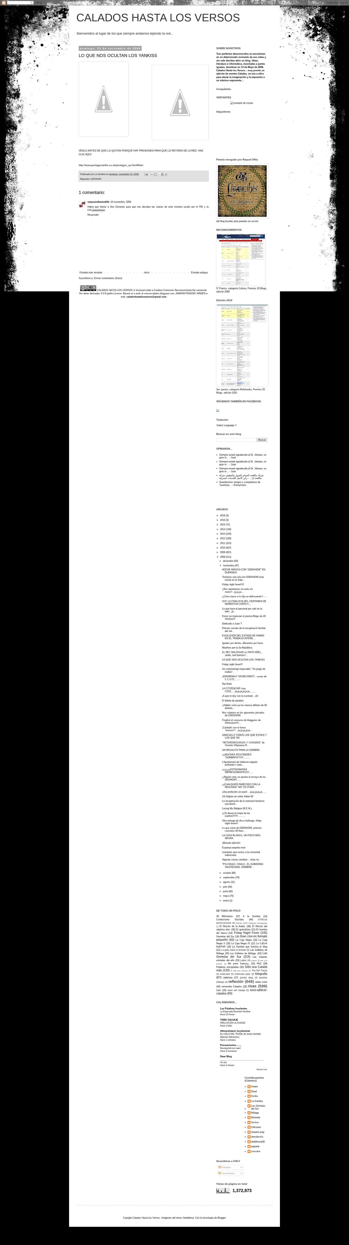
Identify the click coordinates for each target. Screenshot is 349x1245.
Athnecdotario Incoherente (235, 1031)
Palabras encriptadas (227, 967)
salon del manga (236, 990)
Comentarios (228, 1173)
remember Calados (232, 986)
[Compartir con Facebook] (162, 174)
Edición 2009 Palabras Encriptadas (251, 923)
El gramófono (243, 929)
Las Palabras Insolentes (233, 1008)
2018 (223, 515)
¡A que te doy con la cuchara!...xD (240, 696)
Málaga (255, 1112)
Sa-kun (255, 1122)
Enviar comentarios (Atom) (108, 278)
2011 (223, 543)
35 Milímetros (224, 916)
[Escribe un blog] (155, 174)
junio (226, 891)
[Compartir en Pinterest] (166, 174)
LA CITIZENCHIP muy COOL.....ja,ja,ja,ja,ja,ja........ (238, 690)
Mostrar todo (262, 1069)
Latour (243, 960)
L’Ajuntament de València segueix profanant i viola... (240, 763)
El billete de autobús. (233, 700)
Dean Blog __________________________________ (241, 1058)
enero (226, 900)
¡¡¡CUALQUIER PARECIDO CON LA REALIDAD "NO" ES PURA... (241, 786)
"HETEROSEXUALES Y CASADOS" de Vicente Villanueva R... (243, 744)
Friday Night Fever (246, 932)
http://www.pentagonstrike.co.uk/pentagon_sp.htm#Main (111, 165)
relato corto (261, 982)
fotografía (261, 973)
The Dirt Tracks (259, 970)
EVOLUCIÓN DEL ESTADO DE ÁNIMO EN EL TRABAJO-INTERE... (243, 637)
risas (252, 986)
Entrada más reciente (91, 272)
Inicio (146, 272)
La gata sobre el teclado (233, 950)
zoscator (255, 1151)
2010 (223, 547)
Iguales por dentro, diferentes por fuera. (243, 643)
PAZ (259, 963)
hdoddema (188, 1217)
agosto (227, 882)
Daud (254, 1091)
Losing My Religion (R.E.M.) (237, 808)
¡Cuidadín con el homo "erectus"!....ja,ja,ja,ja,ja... (237, 729)
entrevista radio (242, 974)
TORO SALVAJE (229, 1019)
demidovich (257, 1136)
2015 (223, 524)
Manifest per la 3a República (237, 647)
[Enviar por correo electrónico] (152, 174)
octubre (227, 873)
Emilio (254, 1096)
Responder (93, 214)
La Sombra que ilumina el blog (249, 946)
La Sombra (257, 1101)
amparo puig (257, 1132)
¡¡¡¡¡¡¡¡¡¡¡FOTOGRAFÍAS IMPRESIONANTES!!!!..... (237, 771)
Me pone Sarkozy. (238, 963)
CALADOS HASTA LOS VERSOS (158, 17)
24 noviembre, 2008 (120, 201)
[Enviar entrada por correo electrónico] (145, 174)
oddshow (227, 977)
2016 (223, 520)
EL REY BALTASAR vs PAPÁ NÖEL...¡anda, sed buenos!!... (242, 653)
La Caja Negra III (240, 943)
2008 (223, 557)
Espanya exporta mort (233, 847)
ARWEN (201, 293)
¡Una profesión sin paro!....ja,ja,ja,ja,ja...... (244, 791)
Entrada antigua (199, 272)
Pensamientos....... (230, 1045)
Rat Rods (227, 684)
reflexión (235, 981)
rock (218, 990)
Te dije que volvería (239, 971)
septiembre (229, 877)
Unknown (256, 1127)
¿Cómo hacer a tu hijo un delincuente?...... (244, 596)
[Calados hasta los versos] (217, 411)
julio (225, 886)
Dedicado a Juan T (232, 623)
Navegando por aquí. (230, 1048)
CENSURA (96, 179)
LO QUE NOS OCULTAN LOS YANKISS (243, 659)
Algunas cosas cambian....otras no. (241, 859)
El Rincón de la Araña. (232, 926)
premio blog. (246, 977)
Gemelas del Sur (225, 936)
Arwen (254, 1086)
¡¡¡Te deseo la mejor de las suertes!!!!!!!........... (236, 814)
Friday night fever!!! (232, 664)
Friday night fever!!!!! (233, 584)
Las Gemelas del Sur (258, 1107)
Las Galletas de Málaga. (243, 953)
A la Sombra (251, 916)
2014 (223, 529)
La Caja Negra (244, 940)
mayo (226, 895)
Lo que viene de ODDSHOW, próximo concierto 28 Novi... (242, 829)
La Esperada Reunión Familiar (235, 1011)
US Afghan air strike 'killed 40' (237, 796)
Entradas (226, 1167)
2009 (223, 552)
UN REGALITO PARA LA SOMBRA (241, 750)
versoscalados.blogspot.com (159, 293)
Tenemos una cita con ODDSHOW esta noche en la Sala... (243, 578)
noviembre (229, 565)
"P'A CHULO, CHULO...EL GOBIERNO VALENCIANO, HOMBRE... (242, 865)
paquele (255, 1146)
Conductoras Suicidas (230, 919)
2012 (223, 538)
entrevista (225, 974)
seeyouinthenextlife (98, 201)
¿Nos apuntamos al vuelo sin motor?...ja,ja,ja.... (237, 590)
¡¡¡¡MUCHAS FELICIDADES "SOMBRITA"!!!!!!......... (237, 756)
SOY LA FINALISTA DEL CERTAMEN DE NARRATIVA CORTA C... (244, 602)
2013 (223, 533)
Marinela (255, 1117)
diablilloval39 (258, 1141)
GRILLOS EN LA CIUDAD (232, 1023)
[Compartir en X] (159, 174)
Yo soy (223, 1062)
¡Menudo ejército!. (231, 842)
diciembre (228, 561)
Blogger (221, 1217)
